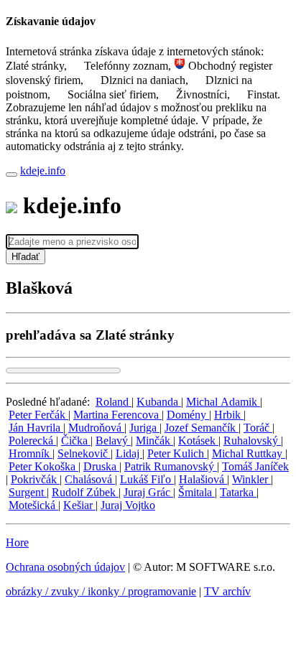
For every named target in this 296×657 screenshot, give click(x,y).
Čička (76, 440)
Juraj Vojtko (128, 505)
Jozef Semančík (202, 427)
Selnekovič (84, 453)
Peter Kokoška (43, 466)
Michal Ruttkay (248, 453)
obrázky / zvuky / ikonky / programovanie (101, 591)
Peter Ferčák (38, 415)
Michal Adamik (223, 402)
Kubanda (159, 402)
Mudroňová (96, 427)
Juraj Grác (148, 492)
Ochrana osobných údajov (65, 567)
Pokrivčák (35, 479)
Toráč (258, 427)
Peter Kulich (177, 453)
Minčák (154, 440)
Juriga (144, 427)
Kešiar (79, 505)
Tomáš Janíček (255, 466)
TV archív (227, 591)
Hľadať (25, 256)
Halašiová (203, 479)
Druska (101, 466)
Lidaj (129, 453)
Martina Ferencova (117, 415)
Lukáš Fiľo (147, 479)
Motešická (33, 505)
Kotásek (198, 440)
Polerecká (32, 440)
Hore (17, 542)
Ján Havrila (36, 427)
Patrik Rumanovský (170, 466)
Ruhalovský (252, 440)
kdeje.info (42, 170)
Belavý (113, 440)
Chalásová (90, 479)
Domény (188, 415)
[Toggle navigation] (11, 174)
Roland (113, 402)
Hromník (30, 453)
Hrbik (229, 415)
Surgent (28, 492)
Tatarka (238, 492)
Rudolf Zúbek (85, 492)
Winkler (251, 479)
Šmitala (196, 492)
